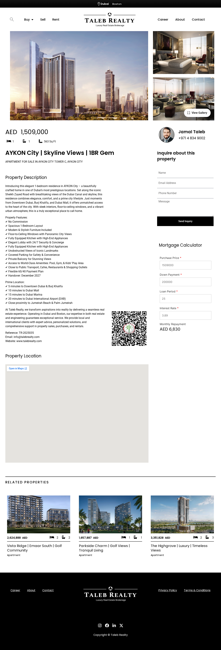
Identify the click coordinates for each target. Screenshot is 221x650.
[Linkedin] (114, 625)
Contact (198, 19)
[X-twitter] (121, 625)
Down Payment (171, 274)
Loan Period (169, 291)
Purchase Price (170, 258)
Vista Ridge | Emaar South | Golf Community (34, 548)
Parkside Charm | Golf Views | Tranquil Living (104, 548)
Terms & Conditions (197, 590)
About (180, 19)
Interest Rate (169, 308)
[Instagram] (99, 625)
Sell (42, 19)
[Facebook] (106, 625)
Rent (55, 19)
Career (163, 19)
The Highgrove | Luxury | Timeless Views (179, 548)
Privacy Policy (167, 590)
